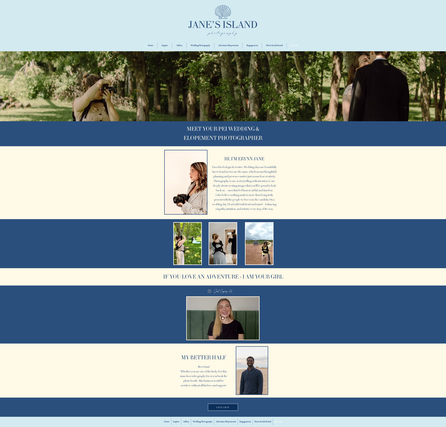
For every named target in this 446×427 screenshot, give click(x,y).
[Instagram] (209, 291)
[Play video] (223, 318)
